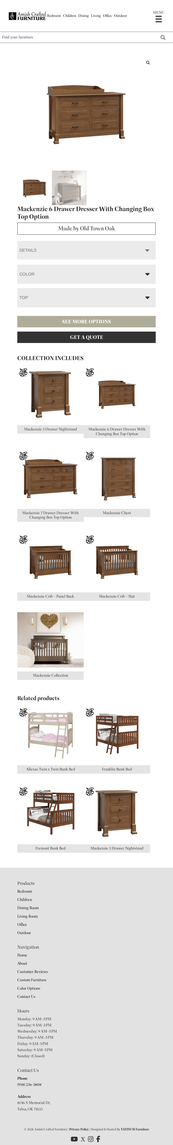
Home (22, 955)
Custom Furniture (32, 980)
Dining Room (28, 908)
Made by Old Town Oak (86, 228)
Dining (83, 16)
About (22, 963)
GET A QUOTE (86, 337)
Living (96, 16)
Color (26, 274)
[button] (148, 63)
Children (69, 16)
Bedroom (54, 16)
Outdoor (120, 16)
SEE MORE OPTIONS (86, 321)
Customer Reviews (32, 971)
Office (107, 16)
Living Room (27, 916)
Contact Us (26, 996)
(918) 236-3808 (29, 1084)
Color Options (28, 988)
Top (23, 297)
